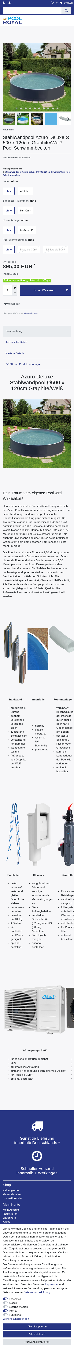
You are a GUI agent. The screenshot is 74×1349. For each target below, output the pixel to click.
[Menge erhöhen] (14, 287)
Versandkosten (31, 313)
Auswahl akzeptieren (37, 1341)
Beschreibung (14, 331)
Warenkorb (9, 1217)
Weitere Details (15, 353)
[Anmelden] (4, 3)
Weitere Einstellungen (16, 1318)
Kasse (6, 1221)
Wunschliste (13, 304)
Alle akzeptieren (37, 1326)
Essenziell (15, 1298)
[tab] (37, 331)
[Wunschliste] (52, 3)
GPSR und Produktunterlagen (23, 364)
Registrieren (10, 1213)
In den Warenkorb (44, 290)
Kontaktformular (12, 1198)
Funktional (15, 1314)
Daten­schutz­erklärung (37, 1292)
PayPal (13, 1310)
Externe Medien (18, 1306)
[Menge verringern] (14, 293)
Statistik (13, 1302)
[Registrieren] (10, 3)
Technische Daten (16, 342)
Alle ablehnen (37, 1334)
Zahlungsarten (11, 1190)
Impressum (51, 1284)
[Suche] (66, 10)
